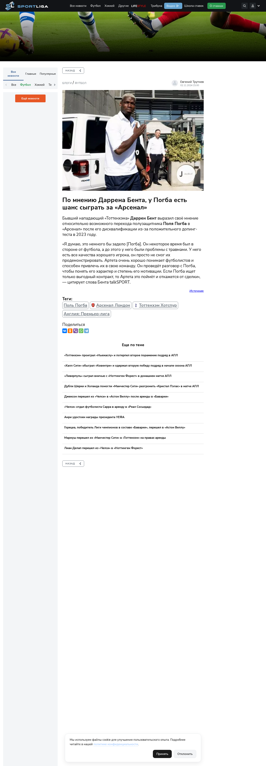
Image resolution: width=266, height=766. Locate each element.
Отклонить (185, 754)
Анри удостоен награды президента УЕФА (94, 417)
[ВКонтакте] (64, 330)
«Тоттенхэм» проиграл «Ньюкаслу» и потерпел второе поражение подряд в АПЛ (121, 355)
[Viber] (75, 330)
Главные (30, 73)
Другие (123, 6)
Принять (162, 754)
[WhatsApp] (81, 330)
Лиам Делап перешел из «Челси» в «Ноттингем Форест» (103, 448)
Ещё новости (30, 98)
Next (55, 84)
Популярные (48, 73)
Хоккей (110, 6)
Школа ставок (193, 6)
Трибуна (156, 6)
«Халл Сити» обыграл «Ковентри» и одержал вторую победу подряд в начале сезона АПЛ (128, 366)
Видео (170, 6)
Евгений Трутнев (192, 82)
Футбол (95, 6)
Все (13, 85)
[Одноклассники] (70, 330)
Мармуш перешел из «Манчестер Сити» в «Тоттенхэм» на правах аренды (115, 438)
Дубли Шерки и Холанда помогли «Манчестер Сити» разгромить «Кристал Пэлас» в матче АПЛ (131, 386)
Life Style (139, 6)
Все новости (78, 6)
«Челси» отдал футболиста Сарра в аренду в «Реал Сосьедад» (107, 407)
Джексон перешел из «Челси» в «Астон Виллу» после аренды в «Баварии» (116, 396)
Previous (6, 84)
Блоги (67, 83)
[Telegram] (86, 330)
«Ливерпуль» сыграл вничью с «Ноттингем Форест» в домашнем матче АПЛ (117, 376)
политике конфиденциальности (115, 744)
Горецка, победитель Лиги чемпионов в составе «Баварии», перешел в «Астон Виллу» (124, 427)
